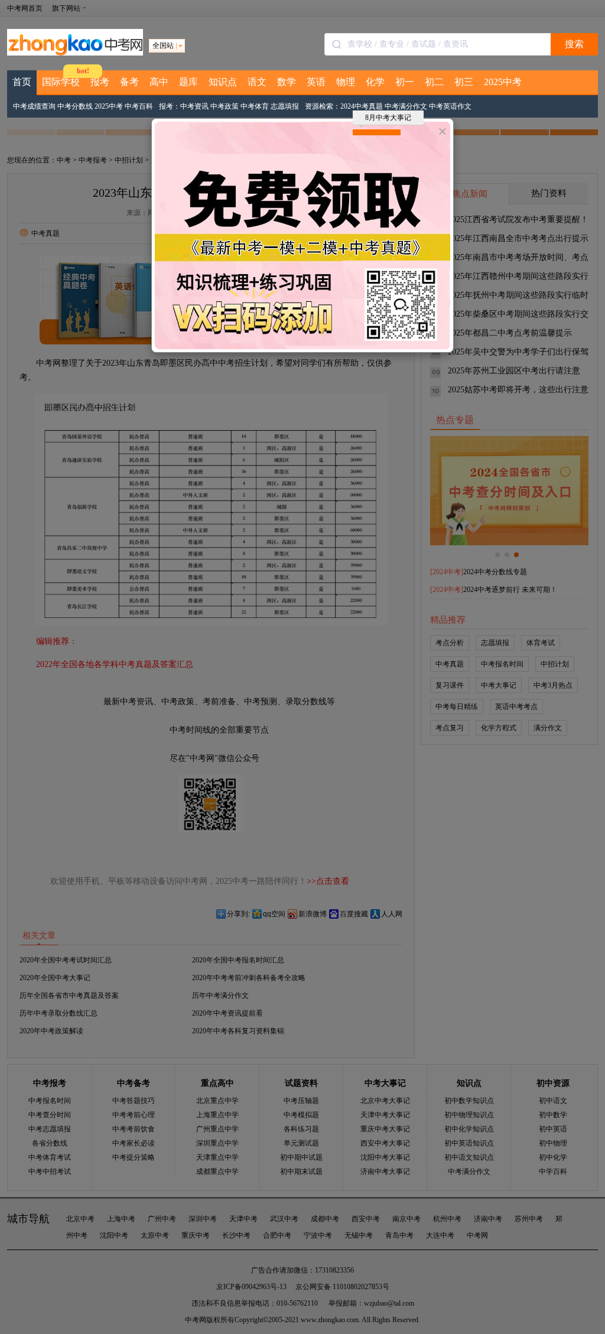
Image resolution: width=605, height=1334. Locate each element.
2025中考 (503, 82)
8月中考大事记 (388, 117)
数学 (286, 82)
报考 (99, 82)
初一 (404, 82)
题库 (188, 82)
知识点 (223, 82)
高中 (158, 82)
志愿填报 (285, 106)
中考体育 (254, 106)
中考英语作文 (450, 106)
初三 (463, 82)
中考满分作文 (406, 106)
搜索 (574, 44)
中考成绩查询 (34, 106)
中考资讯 (194, 106)
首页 (21, 82)
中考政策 (224, 106)
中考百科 (139, 106)
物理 (345, 82)
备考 (129, 82)
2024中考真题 (361, 106)
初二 (434, 82)
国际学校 (61, 82)
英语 (316, 82)
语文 (257, 82)
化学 (375, 82)
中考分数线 (75, 106)
